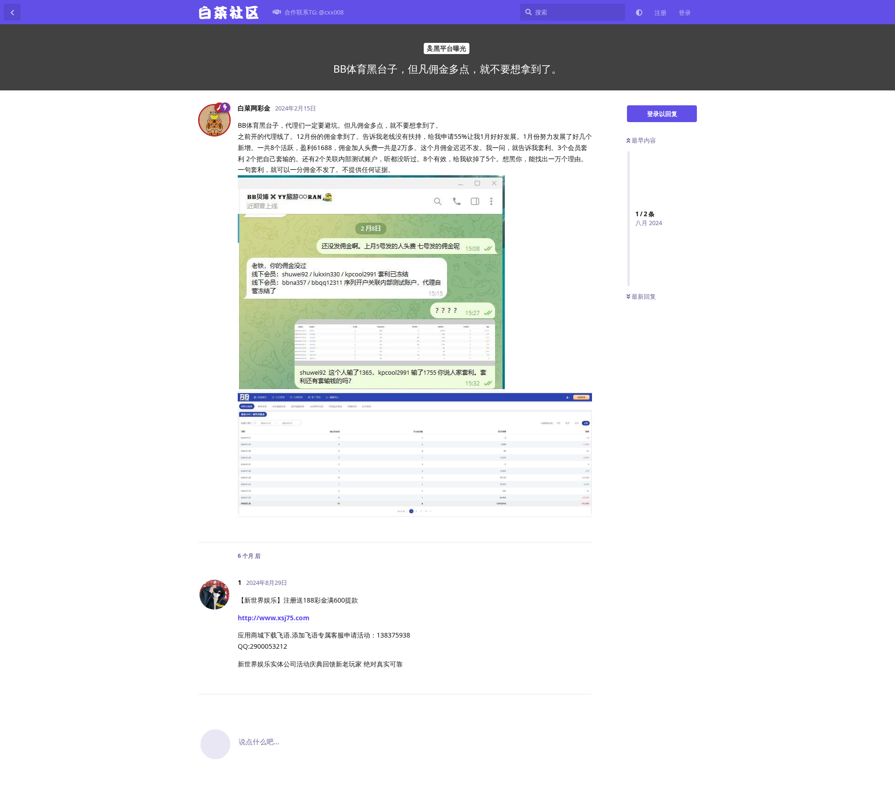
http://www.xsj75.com (274, 617)
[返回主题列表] (12, 12)
